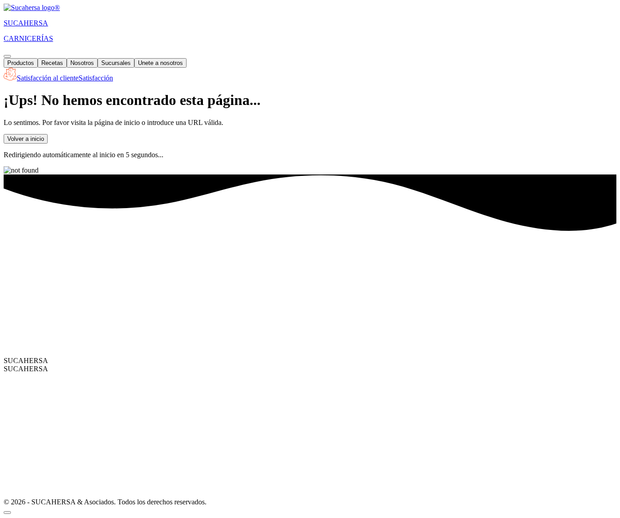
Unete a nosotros (160, 63)
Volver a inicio (25, 138)
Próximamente (160, 343)
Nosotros (82, 63)
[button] (58, 78)
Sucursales (116, 63)
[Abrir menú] (7, 56)
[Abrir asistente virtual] (7, 512)
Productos (20, 63)
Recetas (52, 63)
